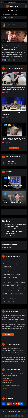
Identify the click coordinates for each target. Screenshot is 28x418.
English (23, 279)
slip (18, 290)
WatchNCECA (10, 298)
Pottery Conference (12, 290)
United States (22, 296)
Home (2, 10)
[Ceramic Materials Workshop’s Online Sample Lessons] (14, 182)
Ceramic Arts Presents (7, 271)
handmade (22, 282)
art (3, 261)
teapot (10, 296)
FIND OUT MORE (8, 334)
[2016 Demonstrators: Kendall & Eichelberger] (14, 104)
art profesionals (14, 261)
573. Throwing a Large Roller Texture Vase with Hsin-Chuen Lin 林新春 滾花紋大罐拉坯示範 (13, 89)
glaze (4, 282)
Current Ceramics (6, 45)
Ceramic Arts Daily (12, 263)
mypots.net (5, 288)
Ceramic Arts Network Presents (9, 269)
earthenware (17, 279)
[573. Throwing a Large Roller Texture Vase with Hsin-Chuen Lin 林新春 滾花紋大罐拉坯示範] (14, 79)
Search (24, 212)
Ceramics (18, 274)
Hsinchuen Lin (6, 285)
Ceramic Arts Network (7, 266)
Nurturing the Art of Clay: (11, 228)
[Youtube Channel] (16, 403)
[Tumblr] (14, 403)
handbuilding (15, 282)
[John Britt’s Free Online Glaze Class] (14, 197)
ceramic (4, 263)
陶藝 (13, 301)
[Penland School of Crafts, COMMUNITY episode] (14, 35)
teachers (5, 296)
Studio (16, 293)
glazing (9, 282)
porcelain (17, 288)
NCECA (11, 288)
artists (7, 261)
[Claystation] (13, 6)
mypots (18, 285)
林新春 (9, 301)
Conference (15, 277)
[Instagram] (8, 403)
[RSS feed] (19, 403)
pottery (4, 290)
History (14, 45)
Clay (9, 277)
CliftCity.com (5, 392)
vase (4, 298)
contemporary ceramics (7, 279)
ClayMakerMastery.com (7, 380)
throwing (15, 296)
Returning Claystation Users (12, 235)
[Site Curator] (4, 25)
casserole (21, 261)
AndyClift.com (5, 388)
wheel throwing (18, 298)
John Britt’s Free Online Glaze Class (12, 202)
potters (22, 288)
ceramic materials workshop (8, 274)
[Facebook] (3, 403)
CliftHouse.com (5, 390)
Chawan (4, 277)
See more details (16, 363)
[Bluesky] (21, 403)
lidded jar (13, 285)
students (11, 293)
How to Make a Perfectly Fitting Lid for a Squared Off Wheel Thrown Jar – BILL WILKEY (14, 139)
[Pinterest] (11, 403)
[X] (6, 403)
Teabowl (21, 293)
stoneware (5, 293)
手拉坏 (4, 301)
